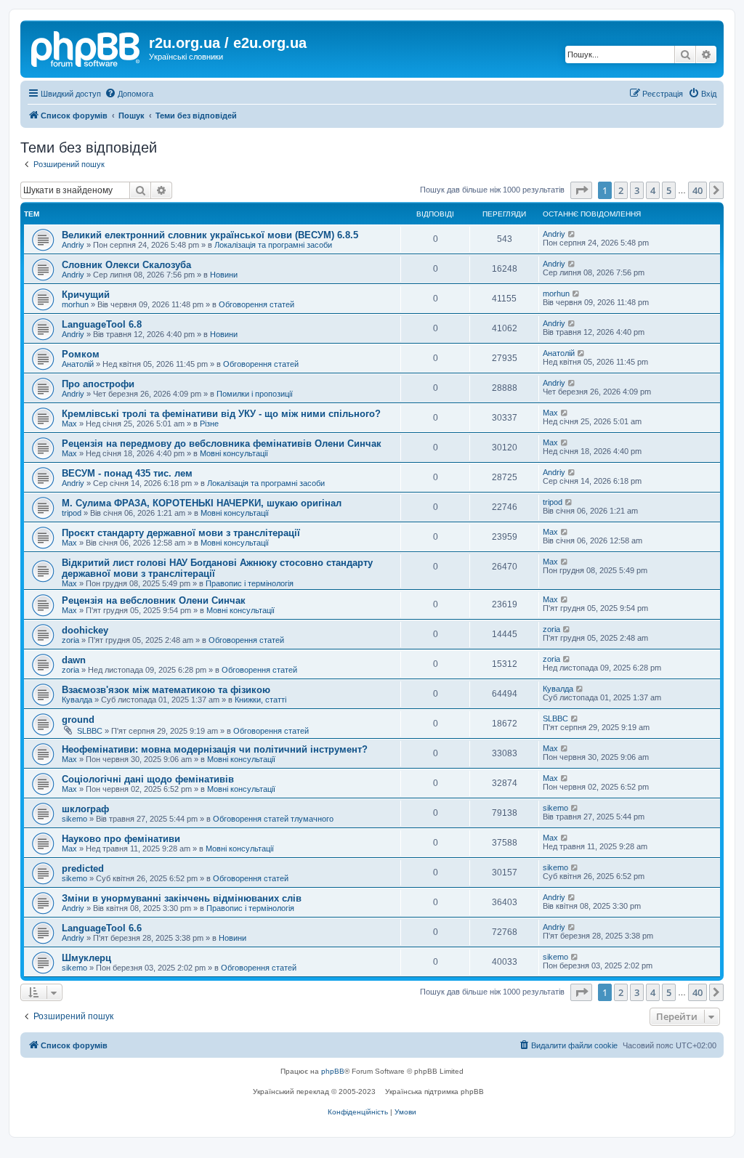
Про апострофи (98, 383)
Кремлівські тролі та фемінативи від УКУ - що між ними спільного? (221, 413)
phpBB (332, 1071)
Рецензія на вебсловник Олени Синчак (154, 600)
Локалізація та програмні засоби (273, 244)
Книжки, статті (260, 699)
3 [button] (636, 190)
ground (78, 719)
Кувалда (77, 699)
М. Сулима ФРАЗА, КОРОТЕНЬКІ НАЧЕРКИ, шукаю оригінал (201, 503)
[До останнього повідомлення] (572, 234)
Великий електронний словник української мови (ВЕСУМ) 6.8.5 (210, 235)
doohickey (85, 630)
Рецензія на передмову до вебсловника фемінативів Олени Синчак (221, 443)
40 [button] (697, 190)
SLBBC (89, 730)
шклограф (85, 808)
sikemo (74, 818)
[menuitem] (129, 93)
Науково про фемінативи (121, 838)
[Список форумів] (86, 47)
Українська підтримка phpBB (434, 1092)
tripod (71, 513)
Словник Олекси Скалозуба (126, 264)
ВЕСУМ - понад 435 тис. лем (127, 473)
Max (69, 423)
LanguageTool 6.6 (102, 928)
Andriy (73, 244)
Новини (224, 274)
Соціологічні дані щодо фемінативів (148, 779)
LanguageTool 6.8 (102, 324)
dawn (74, 660)
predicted (83, 868)
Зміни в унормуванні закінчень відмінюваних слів (182, 898)
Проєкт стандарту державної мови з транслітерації (181, 532)
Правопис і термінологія (250, 583)
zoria (70, 640)
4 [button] (652, 190)
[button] (581, 190)
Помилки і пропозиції (255, 393)
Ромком (81, 354)
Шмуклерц (86, 957)
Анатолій (78, 364)
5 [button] (668, 190)
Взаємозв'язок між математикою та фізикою (166, 689)
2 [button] (620, 190)
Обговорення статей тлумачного (273, 818)
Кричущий (86, 294)
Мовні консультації (234, 453)
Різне (209, 423)
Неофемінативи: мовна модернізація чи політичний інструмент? (215, 749)
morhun (75, 304)
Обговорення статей (256, 304)
